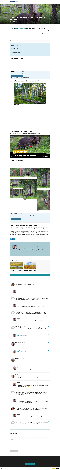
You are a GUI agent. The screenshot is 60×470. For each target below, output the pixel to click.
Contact (24, 458)
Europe (16, 28)
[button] (16, 172)
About (21, 458)
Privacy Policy (34, 458)
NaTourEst (13, 49)
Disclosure (38, 458)
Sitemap (26, 458)
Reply (48, 283)
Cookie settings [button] (54, 468)
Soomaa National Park (19, 228)
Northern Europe (20, 28)
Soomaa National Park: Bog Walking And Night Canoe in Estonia (30, 270)
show (14, 40)
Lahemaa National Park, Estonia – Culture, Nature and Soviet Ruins (16, 270)
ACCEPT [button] (58, 468)
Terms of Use (30, 458)
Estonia (25, 28)
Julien (18, 319)
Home (10, 28)
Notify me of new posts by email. (15, 448)
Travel (13, 28)
